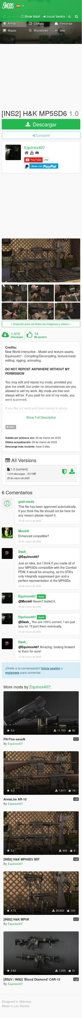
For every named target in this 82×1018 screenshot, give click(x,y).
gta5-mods (26, 501)
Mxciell (23, 531)
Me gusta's (40, 337)
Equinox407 (34, 147)
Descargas (17, 337)
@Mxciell (25, 601)
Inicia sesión (50, 668)
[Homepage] (26, 152)
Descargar (43, 124)
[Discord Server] (37, 152)
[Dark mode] (70, 16)
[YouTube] (32, 152)
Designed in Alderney (16, 1001)
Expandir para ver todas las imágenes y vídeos (41, 324)
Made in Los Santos (15, 1006)
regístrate (12, 672)
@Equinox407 (28, 556)
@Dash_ (24, 622)
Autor (41, 596)
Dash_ (23, 551)
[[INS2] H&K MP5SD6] (41, 260)
